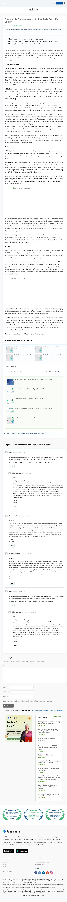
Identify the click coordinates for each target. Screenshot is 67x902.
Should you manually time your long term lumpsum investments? (49, 722)
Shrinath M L (42, 764)
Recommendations (38, 29)
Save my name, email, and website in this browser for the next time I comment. (28, 701)
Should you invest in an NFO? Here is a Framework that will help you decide (48, 747)
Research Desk (48, 29)
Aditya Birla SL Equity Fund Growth (14, 432)
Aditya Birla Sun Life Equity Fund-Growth (18, 50)
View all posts (57, 716)
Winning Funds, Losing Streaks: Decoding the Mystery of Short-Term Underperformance (49, 731)
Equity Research (46, 16)
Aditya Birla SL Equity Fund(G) (32, 432)
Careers (5, 862)
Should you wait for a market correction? (46, 739)
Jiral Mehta (41, 725)
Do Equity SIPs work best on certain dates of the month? (48, 795)
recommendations (35, 433)
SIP (24, 334)
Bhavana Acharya (17, 25)
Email (5, 692)
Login (59, 3)
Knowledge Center (40, 864)
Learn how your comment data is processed (47, 710)
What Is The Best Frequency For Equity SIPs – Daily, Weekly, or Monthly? (47, 787)
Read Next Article (52, 372)
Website (5, 696)
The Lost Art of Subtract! (45, 755)
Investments (7, 433)
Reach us (5, 866)
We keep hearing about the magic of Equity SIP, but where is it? (49, 761)
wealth (42, 433)
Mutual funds (28, 29)
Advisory (7, 29)
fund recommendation (52, 432)
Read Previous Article (17, 372)
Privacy (4, 869)
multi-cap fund (38, 50)
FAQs (4, 864)
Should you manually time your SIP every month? (48, 769)
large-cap (11, 255)
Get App (53, 3)
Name (5, 687)
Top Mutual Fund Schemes (42, 862)
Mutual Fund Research (30, 16)
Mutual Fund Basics (12, 16)
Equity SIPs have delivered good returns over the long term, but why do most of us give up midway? (49, 777)
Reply (12, 466)
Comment (6, 666)
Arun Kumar (41, 757)
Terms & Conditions (8, 871)
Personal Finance (24, 433)
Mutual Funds (17, 334)
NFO (55, 16)
